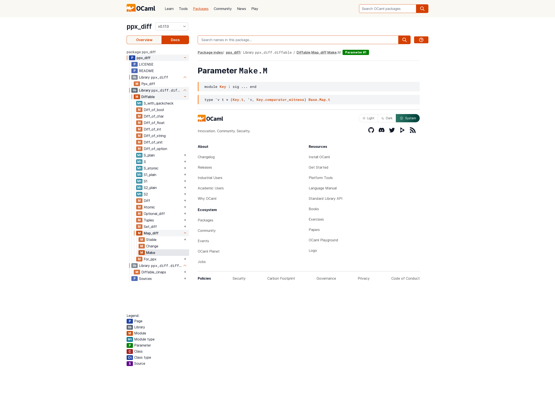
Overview (144, 40)
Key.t (238, 99)
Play (254, 8)
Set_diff (150, 226)
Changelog (206, 157)
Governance (326, 278)
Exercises (316, 219)
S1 (145, 181)
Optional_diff (154, 213)
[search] (422, 8)
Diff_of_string (155, 136)
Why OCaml (207, 198)
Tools (183, 8)
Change (152, 246)
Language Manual (323, 188)
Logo (313, 250)
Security (239, 278)
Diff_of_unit (153, 142)
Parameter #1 (355, 52)
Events (203, 241)
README (146, 71)
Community (223, 8)
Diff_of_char (154, 116)
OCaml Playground (323, 240)
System (410, 118)
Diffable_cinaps (153, 272)
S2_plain (150, 187)
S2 (146, 194)
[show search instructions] (421, 39)
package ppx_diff (141, 52)
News (241, 8)
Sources (145, 278)
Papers (314, 229)
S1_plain (150, 175)
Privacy (364, 278)
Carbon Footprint (281, 278)
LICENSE (146, 64)
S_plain (149, 155)
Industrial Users (210, 178)
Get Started (318, 167)
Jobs (202, 262)
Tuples (149, 220)
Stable (151, 239)
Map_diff (151, 233)
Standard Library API (326, 198)
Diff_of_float (154, 123)
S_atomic (151, 168)
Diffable (148, 97)
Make (150, 252)
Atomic (149, 207)
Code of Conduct (405, 278)
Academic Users (211, 188)
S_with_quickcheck (158, 103)
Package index (210, 52)
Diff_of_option (155, 149)
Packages (201, 8)
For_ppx (150, 259)
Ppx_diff (148, 84)
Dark (389, 118)
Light (370, 118)
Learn (169, 8)
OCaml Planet (209, 251)
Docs (175, 40)
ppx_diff (139, 26)
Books (314, 209)
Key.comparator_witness (280, 99)
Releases (205, 167)
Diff (147, 200)
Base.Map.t (319, 99)
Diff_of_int (152, 129)
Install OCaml (319, 157)
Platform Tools (321, 178)
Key (223, 86)
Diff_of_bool (154, 110)
